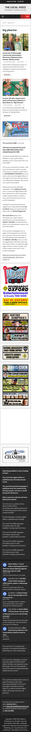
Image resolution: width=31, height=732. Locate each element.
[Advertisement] (15, 426)
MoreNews (15, 730)
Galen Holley (12, 564)
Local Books (7, 93)
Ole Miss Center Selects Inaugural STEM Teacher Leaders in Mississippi (15, 581)
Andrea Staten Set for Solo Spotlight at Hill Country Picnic (15, 595)
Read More (8, 74)
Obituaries (7, 48)
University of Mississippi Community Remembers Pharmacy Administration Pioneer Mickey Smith (15, 42)
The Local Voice (15, 7)
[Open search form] (18, 16)
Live (27, 16)
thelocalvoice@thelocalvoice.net (17, 706)
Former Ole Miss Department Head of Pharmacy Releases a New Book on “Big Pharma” (15, 87)
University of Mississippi (9, 62)
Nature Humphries (8, 105)
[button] (3, 16)
